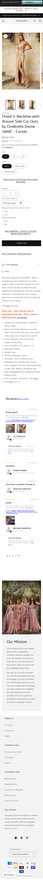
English (29, 2)
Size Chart (9, 757)
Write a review (23, 399)
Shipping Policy (11, 784)
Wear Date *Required (9, 198)
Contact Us (9, 731)
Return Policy (10, 779)
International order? (9, 217)
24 (23, 156)
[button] (3, 21)
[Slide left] (2, 105)
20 (6, 156)
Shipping (5, 140)
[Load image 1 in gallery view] (10, 105)
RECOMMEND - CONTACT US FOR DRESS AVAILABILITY (20, 232)
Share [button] (7, 271)
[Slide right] (40, 105)
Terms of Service (12, 801)
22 (14, 156)
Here (36, 378)
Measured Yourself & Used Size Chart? (16, 208)
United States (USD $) (20, 854)
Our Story (9, 725)
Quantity (5, 188)
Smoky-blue (10, 172)
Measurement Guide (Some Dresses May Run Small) (21, 180)
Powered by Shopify (27, 875)
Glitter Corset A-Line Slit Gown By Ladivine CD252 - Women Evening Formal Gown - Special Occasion (21, 512)
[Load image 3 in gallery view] (32, 105)
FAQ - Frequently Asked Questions (16, 254)
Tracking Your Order (13, 752)
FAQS (7, 736)
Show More (25, 417)
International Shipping (14, 790)
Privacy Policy (11, 795)
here (9, 306)
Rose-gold (20, 166)
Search (7, 763)
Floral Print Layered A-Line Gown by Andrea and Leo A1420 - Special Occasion (21, 420)
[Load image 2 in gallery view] (21, 105)
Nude (7, 166)
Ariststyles (18, 875)
